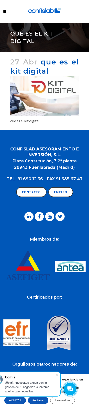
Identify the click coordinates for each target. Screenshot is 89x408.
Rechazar (38, 400)
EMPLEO (60, 192)
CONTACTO (31, 192)
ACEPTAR (15, 400)
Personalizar (62, 400)
